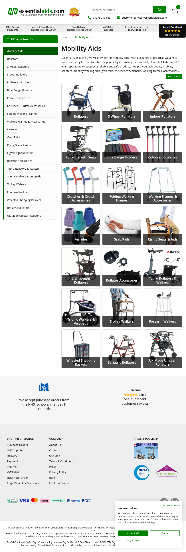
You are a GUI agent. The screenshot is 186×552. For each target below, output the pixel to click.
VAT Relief (13, 472)
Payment (12, 461)
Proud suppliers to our (137, 28)
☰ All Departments (20, 39)
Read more (174, 76)
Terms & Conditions (61, 461)
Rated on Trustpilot (172, 30)
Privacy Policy (57, 472)
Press (52, 466)
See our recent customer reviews (135, 401)
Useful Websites (59, 483)
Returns (12, 466)
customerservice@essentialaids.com (144, 17)
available (108, 28)
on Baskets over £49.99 (79, 28)
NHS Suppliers (16, 450)
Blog (52, 477)
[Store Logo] (36, 12)
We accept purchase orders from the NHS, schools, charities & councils (44, 404)
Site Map (54, 456)
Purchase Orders (17, 445)
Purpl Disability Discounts (23, 483)
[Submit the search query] (159, 9)
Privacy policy (171, 505)
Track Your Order (17, 477)
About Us (55, 445)
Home (65, 37)
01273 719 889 (101, 17)
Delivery (12, 456)
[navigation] (30, 39)
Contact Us (56, 450)
